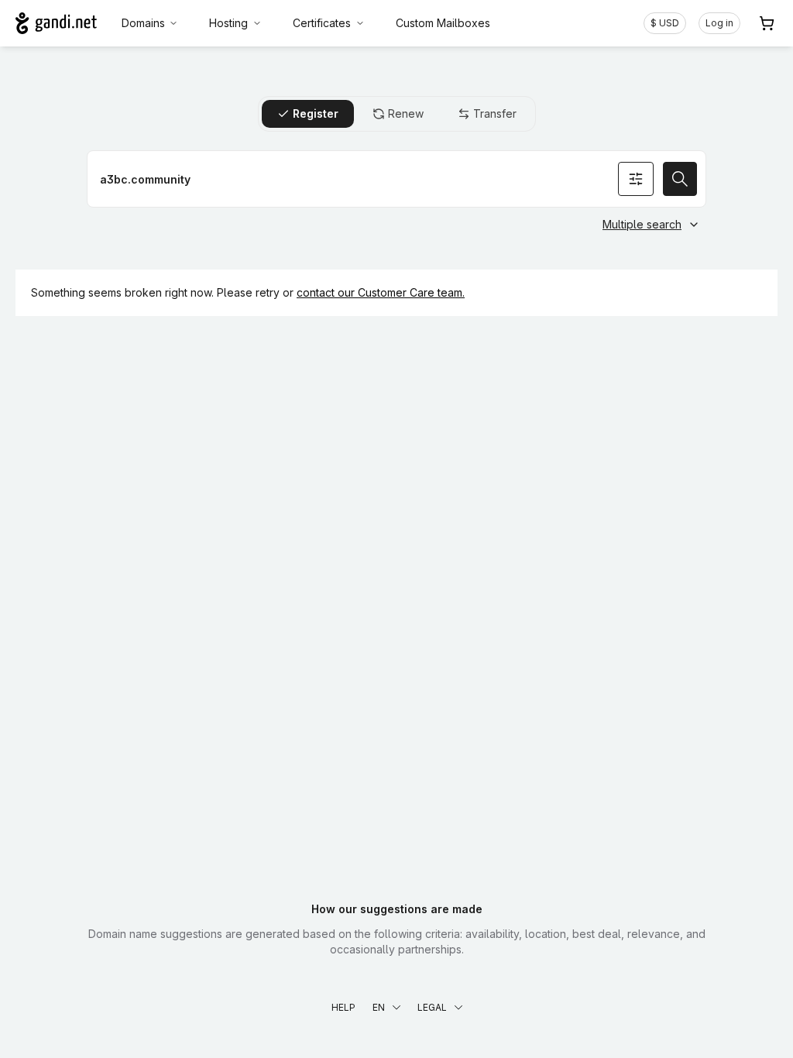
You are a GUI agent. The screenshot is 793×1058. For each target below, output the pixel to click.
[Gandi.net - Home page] (56, 23)
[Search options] (636, 179)
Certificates (322, 22)
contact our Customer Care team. (381, 292)
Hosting (228, 22)
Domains (143, 22)
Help (343, 1007)
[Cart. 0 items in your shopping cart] (767, 23)
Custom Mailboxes (443, 22)
